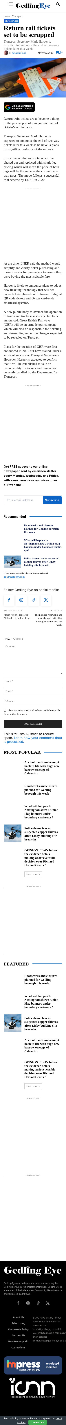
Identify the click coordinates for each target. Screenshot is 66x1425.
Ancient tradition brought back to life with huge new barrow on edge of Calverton (41, 767)
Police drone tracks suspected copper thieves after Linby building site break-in (41, 562)
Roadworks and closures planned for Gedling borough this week (41, 529)
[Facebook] (9, 600)
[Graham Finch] (6, 52)
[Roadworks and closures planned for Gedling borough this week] (12, 529)
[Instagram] (21, 600)
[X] (46, 600)
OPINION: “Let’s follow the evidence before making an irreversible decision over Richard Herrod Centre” (40, 858)
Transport (17, 16)
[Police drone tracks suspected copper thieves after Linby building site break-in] (12, 562)
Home (7, 16)
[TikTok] (33, 600)
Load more (31, 874)
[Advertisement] (33, 224)
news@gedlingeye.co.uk (14, 577)
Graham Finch (19, 53)
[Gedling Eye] (33, 6)
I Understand (38, 1422)
